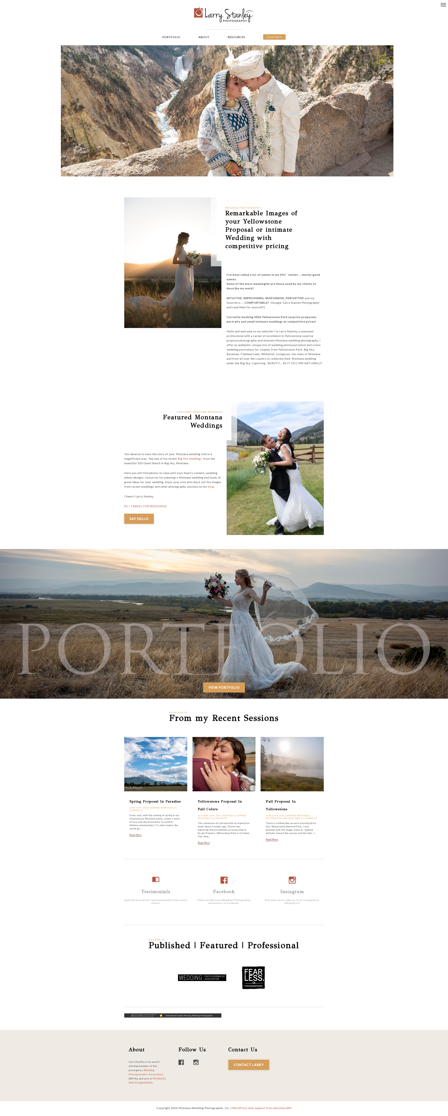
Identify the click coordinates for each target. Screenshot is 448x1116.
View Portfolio (224, 687)
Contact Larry (249, 1065)
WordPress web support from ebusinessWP (262, 1108)
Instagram (292, 891)
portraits (229, 815)
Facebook (224, 891)
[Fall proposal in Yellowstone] (292, 739)
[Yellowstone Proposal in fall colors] (223, 739)
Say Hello (139, 519)
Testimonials (155, 891)
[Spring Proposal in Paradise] (155, 739)
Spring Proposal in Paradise (155, 801)
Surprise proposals (162, 807)
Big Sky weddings (190, 458)
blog (211, 486)
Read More (136, 834)
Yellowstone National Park (283, 818)
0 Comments (219, 818)
